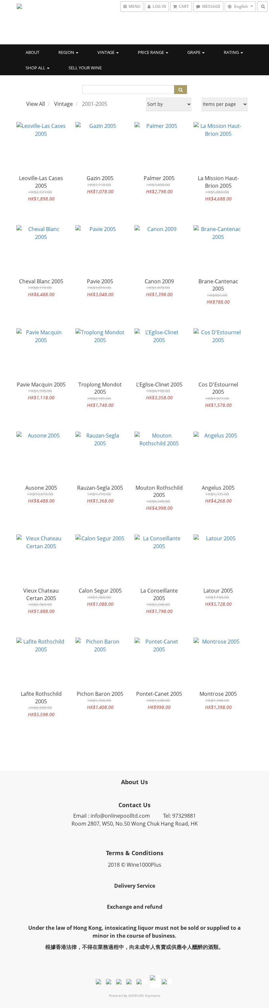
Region (66, 52)
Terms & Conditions (134, 853)
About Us (134, 782)
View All (35, 103)
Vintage (106, 52)
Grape (194, 52)
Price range (151, 52)
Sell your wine (85, 68)
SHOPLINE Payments (144, 995)
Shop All (36, 68)
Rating (232, 52)
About (32, 52)
